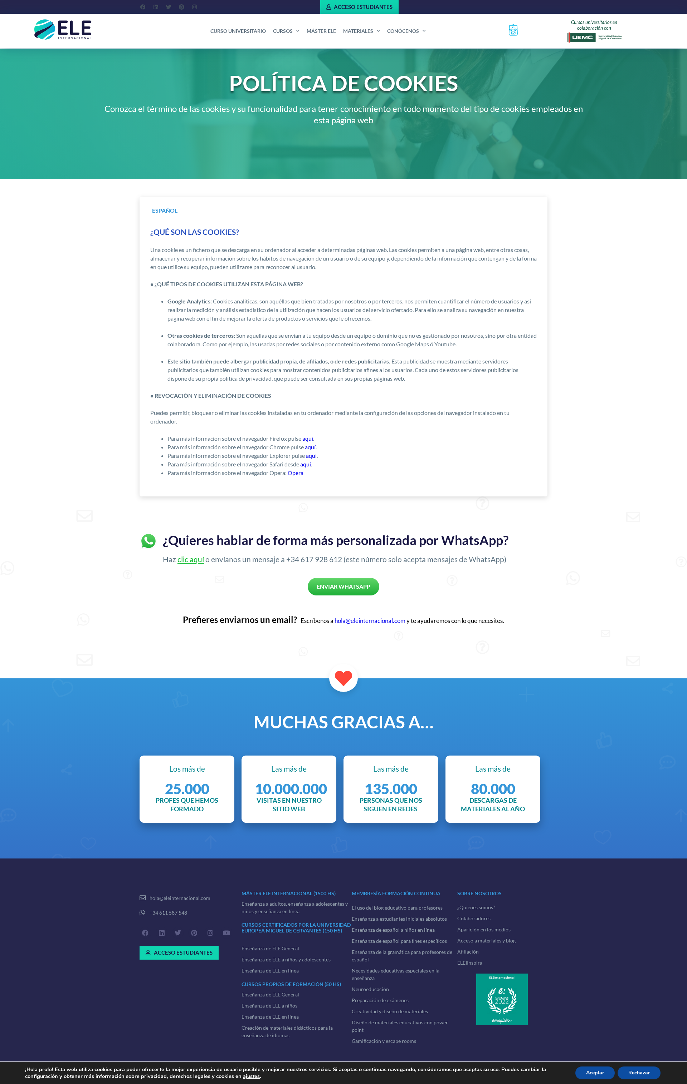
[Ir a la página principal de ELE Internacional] (63, 29)
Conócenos (403, 31)
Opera (295, 472)
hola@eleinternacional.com (370, 620)
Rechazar (639, 1072)
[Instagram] (194, 7)
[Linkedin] (155, 7)
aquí (307, 438)
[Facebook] (143, 7)
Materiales (358, 31)
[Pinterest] (181, 7)
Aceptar (595, 1072)
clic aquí (190, 559)
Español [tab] (164, 210)
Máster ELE (321, 31)
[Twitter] (168, 7)
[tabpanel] (343, 357)
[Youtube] (226, 933)
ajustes (251, 1076)
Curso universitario (238, 31)
